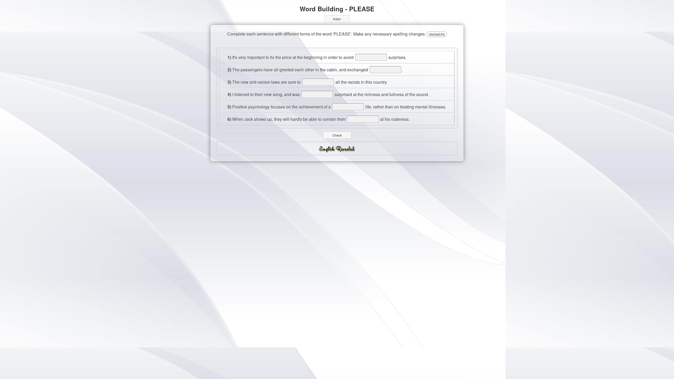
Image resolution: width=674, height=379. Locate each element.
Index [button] (337, 19)
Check (337, 135)
